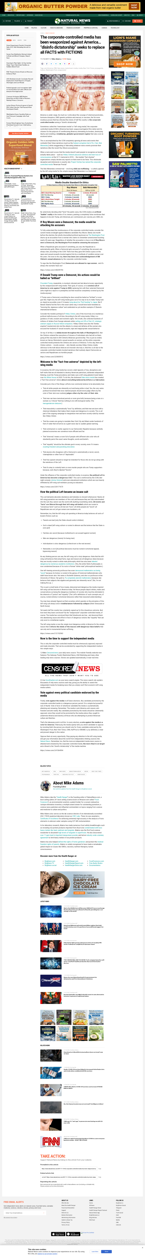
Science (104, 28)
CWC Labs (76, 816)
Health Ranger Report (12, 169)
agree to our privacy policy (47, 1254)
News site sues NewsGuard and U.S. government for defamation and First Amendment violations (80, 978)
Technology (115, 28)
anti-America (48, 68)
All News (91, 1205)
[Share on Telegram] (56, 64)
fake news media (88, 377)
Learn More (95, 1251)
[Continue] (44, 1213)
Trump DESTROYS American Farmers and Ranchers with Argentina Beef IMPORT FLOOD (28, 201)
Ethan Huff (74, 923)
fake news (60, 68)
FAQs (133, 15)
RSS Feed (92, 1220)
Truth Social (119, 1213)
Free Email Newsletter (68, 1208)
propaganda (99, 68)
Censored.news (52, 653)
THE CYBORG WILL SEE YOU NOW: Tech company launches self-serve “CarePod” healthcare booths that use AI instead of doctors (84, 961)
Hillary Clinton (70, 314)
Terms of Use (65, 1225)
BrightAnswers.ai (103, 15)
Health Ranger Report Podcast (98, 1210)
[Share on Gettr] (69, 64)
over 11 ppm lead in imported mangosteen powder (59, 835)
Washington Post (51, 70)
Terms (52, 1240)
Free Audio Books (95, 863)
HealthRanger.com (71, 861)
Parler (117, 1210)
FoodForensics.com (96, 861)
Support (64, 1210)
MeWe (118, 1220)
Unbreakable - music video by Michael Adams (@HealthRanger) (11, 185)
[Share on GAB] (60, 64)
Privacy (48, 1240)
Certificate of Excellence (49, 819)
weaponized (62, 70)
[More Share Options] (74, 64)
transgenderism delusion (52, 403)
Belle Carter (75, 906)
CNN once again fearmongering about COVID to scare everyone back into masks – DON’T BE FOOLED (84, 1139)
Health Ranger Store (95, 1208)
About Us (126, 15)
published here (75, 1243)
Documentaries (94, 865)
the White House (50, 377)
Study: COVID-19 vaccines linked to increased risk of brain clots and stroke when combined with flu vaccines (84, 1070)
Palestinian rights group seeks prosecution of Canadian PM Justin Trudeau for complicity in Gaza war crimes (82, 943)
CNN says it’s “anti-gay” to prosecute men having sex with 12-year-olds (83, 1122)
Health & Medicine (56, 28)
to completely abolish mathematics (78, 578)
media (80, 68)
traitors (42, 70)
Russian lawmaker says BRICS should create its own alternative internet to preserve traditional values (84, 995)
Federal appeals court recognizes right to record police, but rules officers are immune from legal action (19, 89)
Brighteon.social (50, 865)
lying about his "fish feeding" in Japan (83, 302)
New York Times (88, 68)
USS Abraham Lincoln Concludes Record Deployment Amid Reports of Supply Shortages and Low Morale (19, 80)
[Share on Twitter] (51, 64)
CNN (55, 68)
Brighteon (11, 15)
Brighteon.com (50, 861)
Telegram (119, 1208)
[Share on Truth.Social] (65, 64)
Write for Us (65, 1213)
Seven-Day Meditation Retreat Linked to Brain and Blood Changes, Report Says (19, 56)
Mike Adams (56, 59)
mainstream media (71, 68)
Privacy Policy (66, 1222)
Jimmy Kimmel (56, 480)
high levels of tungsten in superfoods (72, 833)
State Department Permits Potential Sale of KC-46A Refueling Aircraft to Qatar (18, 47)
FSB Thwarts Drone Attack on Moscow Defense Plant (19, 73)
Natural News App (94, 1213)
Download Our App (116, 15)
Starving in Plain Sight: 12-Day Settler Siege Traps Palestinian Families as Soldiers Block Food (18, 65)
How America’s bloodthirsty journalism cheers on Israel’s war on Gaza (83, 1053)
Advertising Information (68, 1217)
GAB (117, 1222)
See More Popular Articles (20, 133)
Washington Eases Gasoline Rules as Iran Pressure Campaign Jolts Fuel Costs (18, 116)
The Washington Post (96, 235)
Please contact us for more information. (52, 1186)
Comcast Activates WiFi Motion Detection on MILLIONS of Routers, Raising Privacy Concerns (18, 98)
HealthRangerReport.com (74, 863)
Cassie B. (74, 940)
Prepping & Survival (91, 28)
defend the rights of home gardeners (71, 842)
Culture (43, 28)
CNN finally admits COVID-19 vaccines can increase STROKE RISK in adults (83, 1087)
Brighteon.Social (121, 1205)
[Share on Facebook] (47, 64)
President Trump (46, 283)
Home (3, 15)
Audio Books (38, 15)
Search (141, 15)
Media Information (67, 1215)
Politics (34, 28)
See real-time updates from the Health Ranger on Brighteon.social (72, 789)
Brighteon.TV (49, 863)
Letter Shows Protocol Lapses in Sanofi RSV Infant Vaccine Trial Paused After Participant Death (19, 107)
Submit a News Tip (67, 1220)
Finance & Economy (73, 28)
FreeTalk (118, 1217)
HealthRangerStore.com (73, 865)
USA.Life (118, 1225)
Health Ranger (50, 33)
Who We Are (65, 1203)
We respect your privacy (10, 1217)
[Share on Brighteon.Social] (42, 64)
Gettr (117, 1215)
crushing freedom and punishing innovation (59, 447)
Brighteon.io (119, 1203)
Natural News (45, 741)
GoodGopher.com (52, 680)
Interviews (30, 15)
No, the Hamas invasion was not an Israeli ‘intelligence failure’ (83, 1104)
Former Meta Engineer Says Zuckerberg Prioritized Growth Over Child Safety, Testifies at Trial (19, 125)
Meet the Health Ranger (68, 1205)
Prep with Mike (20, 15)
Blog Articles (93, 1217)
